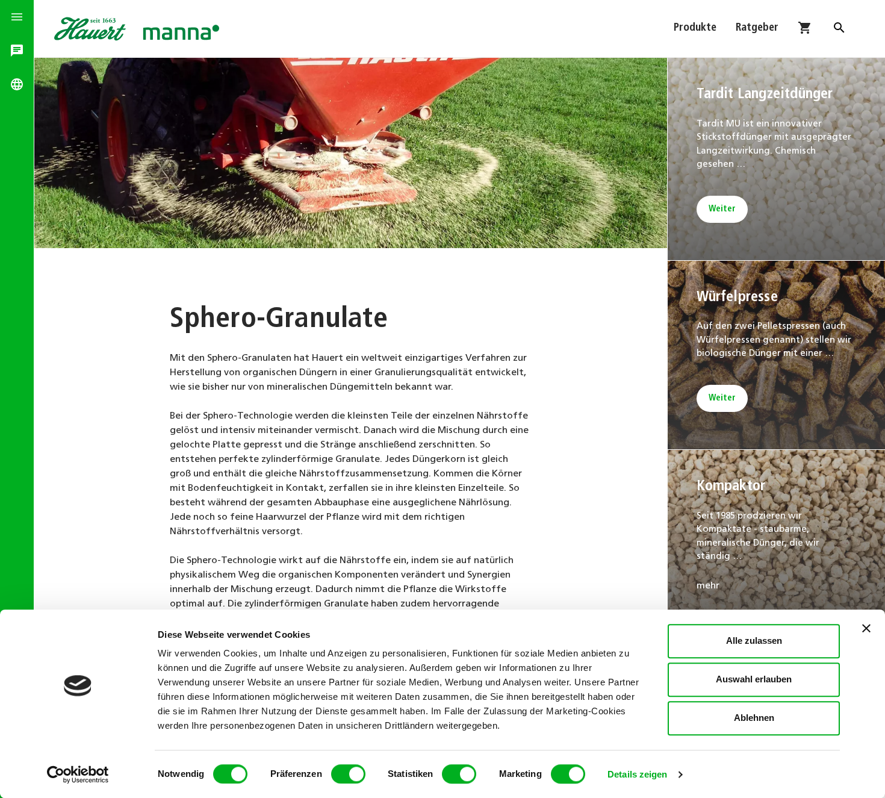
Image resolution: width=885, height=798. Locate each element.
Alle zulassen (754, 640)
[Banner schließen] (866, 628)
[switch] (348, 774)
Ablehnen (754, 717)
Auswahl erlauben (754, 679)
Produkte (695, 28)
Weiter (722, 209)
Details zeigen (637, 774)
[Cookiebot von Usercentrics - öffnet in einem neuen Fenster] (78, 774)
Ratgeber (757, 28)
